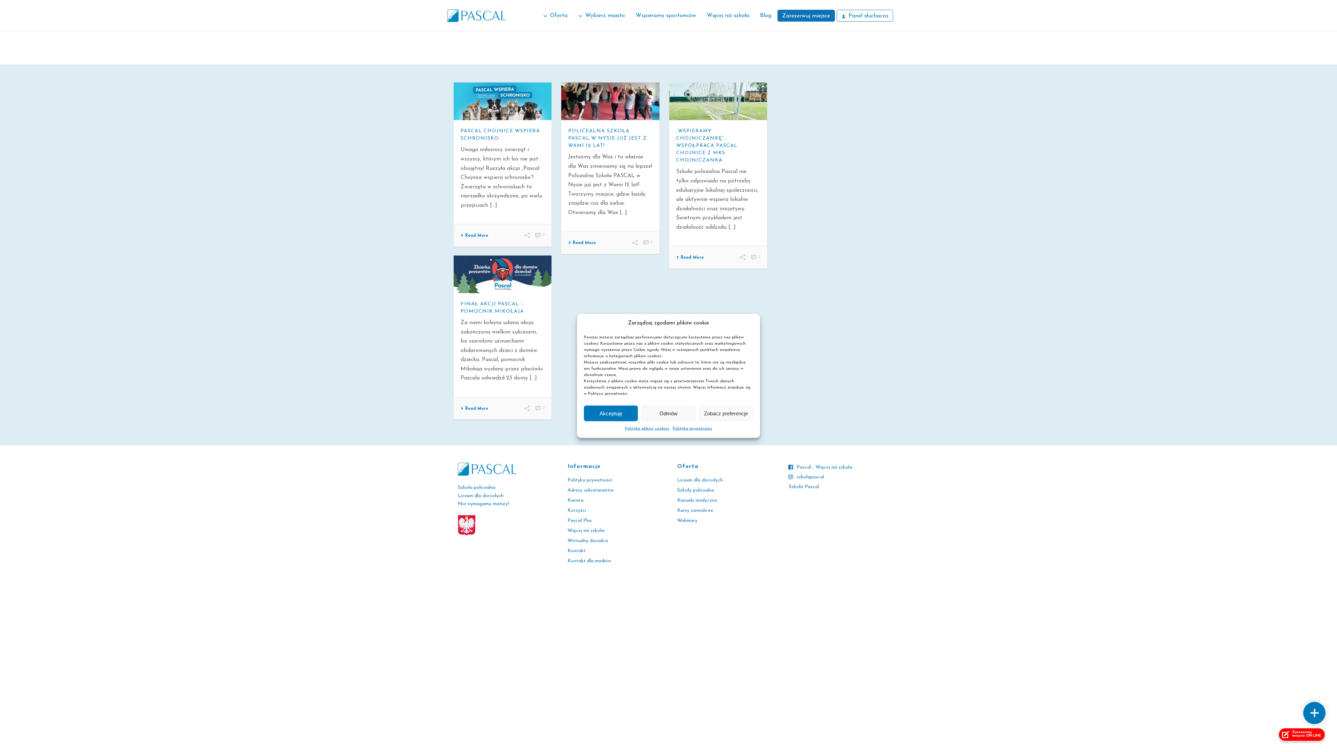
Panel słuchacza (868, 16)
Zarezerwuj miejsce (806, 16)
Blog (765, 15)
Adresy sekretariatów (590, 490)
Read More (476, 236)
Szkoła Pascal (804, 486)
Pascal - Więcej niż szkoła (824, 467)
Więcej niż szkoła (728, 15)
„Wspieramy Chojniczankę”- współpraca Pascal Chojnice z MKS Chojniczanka (706, 145)
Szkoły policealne (695, 490)
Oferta (559, 15)
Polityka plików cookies (647, 428)
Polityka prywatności (692, 428)
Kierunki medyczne (697, 500)
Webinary (687, 520)
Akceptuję (611, 413)
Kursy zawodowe (695, 510)
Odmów (668, 413)
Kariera (576, 500)
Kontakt (577, 551)
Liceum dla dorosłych (700, 480)
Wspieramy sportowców (666, 15)
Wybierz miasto (605, 15)
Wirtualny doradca (588, 540)
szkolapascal (810, 477)
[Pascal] (476, 15)
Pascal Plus (580, 520)
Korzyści (577, 510)
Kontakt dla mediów (589, 561)
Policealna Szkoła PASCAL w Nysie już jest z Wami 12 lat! (607, 138)
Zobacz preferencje (726, 413)
